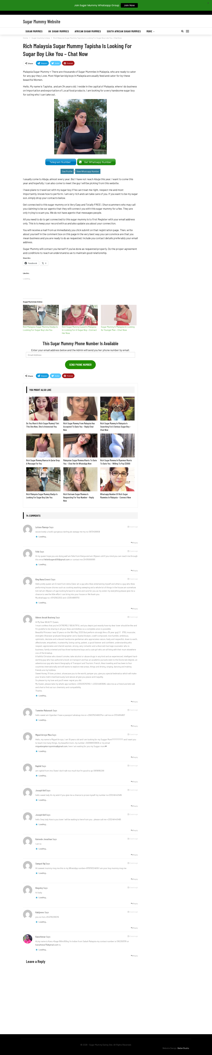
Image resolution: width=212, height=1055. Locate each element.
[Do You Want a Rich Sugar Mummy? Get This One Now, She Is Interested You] (43, 409)
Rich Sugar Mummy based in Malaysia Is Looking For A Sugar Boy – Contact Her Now (79, 329)
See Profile (67, 171)
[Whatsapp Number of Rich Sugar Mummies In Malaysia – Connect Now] (117, 479)
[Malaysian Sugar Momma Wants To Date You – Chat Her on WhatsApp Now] (80, 445)
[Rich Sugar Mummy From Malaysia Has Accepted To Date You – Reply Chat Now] (80, 409)
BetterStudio (183, 1048)
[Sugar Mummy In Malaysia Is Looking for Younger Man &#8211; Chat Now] (119, 315)
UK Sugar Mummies (58, 31)
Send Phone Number (80, 364)
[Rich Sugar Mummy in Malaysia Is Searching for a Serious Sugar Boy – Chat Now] (117, 409)
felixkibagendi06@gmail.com (57, 559)
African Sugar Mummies (88, 31)
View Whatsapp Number (88, 171)
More (149, 31)
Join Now (129, 5)
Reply (135, 542)
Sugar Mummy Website (41, 21)
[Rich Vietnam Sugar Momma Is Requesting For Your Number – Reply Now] (80, 479)
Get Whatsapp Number (98, 162)
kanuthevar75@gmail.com (46, 945)
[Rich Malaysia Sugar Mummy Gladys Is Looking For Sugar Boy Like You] (41, 315)
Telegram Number (60, 162)
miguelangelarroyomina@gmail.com (51, 746)
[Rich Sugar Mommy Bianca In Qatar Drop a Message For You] (43, 445)
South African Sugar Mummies (124, 31)
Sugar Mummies (34, 31)
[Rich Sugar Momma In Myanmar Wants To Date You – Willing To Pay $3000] (117, 445)
